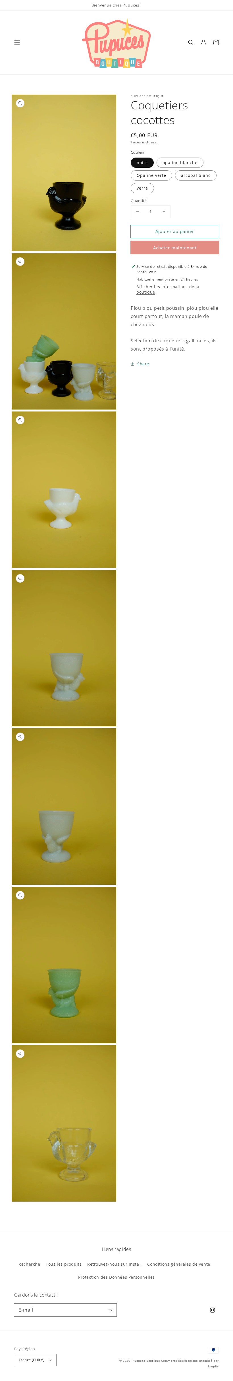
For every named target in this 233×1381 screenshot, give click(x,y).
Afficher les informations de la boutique (167, 289)
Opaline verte (151, 175)
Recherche (29, 1264)
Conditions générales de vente (178, 1264)
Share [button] (143, 363)
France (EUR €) (32, 1359)
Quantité (139, 200)
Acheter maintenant (175, 248)
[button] (17, 42)
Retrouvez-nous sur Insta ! (114, 1264)
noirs (142, 162)
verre (142, 188)
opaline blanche (180, 162)
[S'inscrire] (110, 1310)
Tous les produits (64, 1264)
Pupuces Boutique (146, 1361)
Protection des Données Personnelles (116, 1277)
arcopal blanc (196, 175)
